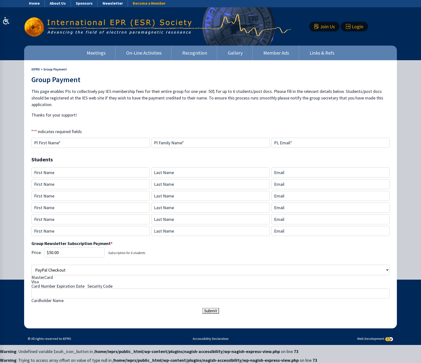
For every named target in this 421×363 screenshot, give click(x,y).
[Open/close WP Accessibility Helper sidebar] (6, 21)
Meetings (96, 53)
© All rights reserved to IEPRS (49, 338)
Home (34, 3)
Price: (36, 252)
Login (357, 26)
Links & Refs (322, 53)
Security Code (100, 286)
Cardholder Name (47, 300)
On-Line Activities (144, 53)
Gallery (235, 53)
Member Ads (276, 53)
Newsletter (113, 3)
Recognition (194, 53)
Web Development (370, 338)
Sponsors (84, 3)
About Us (58, 3)
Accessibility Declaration (211, 338)
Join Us (327, 26)
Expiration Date (71, 286)
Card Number (43, 286)
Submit (210, 311)
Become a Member (149, 3)
